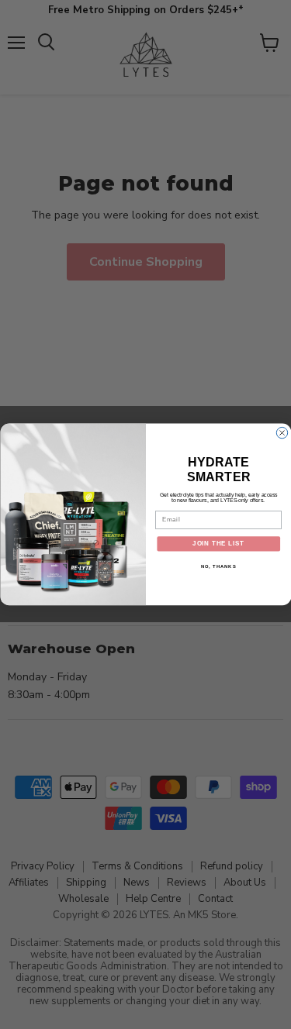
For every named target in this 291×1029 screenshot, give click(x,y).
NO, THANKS (218, 566)
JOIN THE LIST (218, 544)
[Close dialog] (281, 433)
